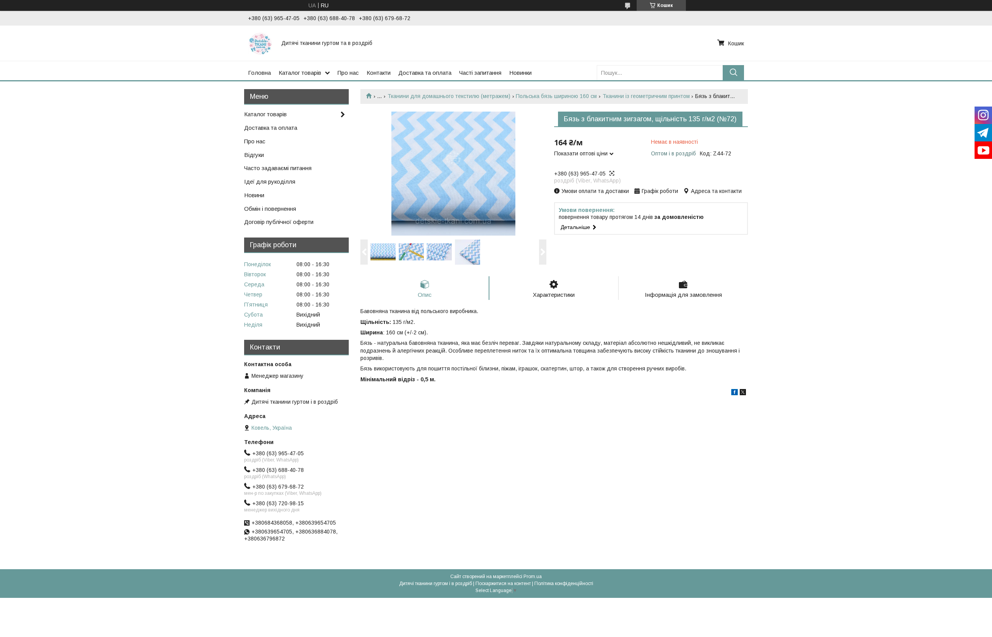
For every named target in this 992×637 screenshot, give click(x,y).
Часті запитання (480, 72)
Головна (259, 72)
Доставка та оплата (424, 72)
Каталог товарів (300, 72)
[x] (743, 393)
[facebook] (734, 393)
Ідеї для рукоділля (269, 181)
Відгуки (254, 155)
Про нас (348, 72)
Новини (254, 195)
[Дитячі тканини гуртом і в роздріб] (260, 43)
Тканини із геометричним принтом (646, 96)
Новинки (520, 72)
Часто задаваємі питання (278, 168)
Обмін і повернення (270, 208)
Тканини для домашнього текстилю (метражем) (449, 96)
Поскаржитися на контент (503, 583)
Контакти (379, 72)
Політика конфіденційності (563, 583)
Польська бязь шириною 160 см (556, 96)
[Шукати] (733, 72)
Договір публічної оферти (278, 222)
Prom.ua (533, 576)
